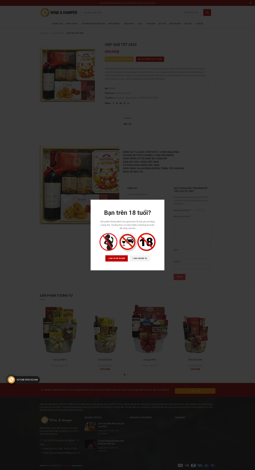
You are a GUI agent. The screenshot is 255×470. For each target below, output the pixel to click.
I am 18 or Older (116, 258)
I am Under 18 (140, 258)
